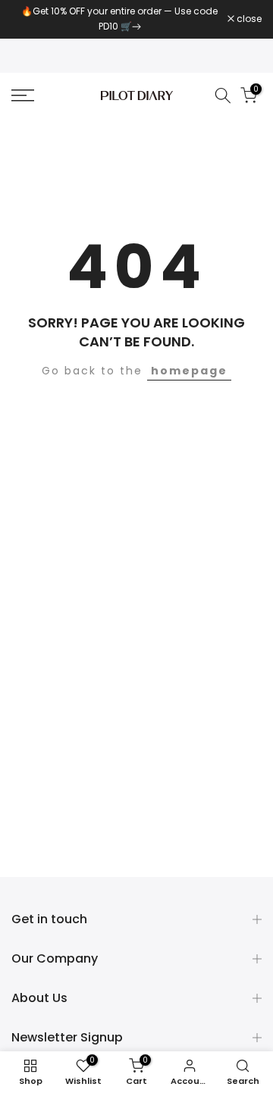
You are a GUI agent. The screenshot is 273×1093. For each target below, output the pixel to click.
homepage (189, 370)
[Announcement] (119, 19)
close (248, 18)
